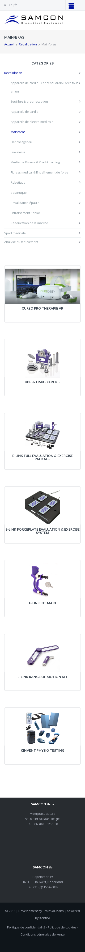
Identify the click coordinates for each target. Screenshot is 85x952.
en (10, 5)
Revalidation (28, 44)
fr (16, 5)
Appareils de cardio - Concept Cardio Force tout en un (44, 87)
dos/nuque (19, 192)
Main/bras (18, 132)
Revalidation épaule (25, 203)
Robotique (18, 182)
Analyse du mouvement (21, 242)
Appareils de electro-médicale (32, 122)
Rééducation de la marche (29, 223)
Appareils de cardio (24, 111)
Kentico (44, 918)
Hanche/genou (21, 142)
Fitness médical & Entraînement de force (39, 172)
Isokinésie (18, 152)
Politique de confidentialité (26, 927)
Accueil (9, 44)
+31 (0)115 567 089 (45, 887)
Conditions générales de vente (43, 934)
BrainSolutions (53, 911)
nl (5, 5)
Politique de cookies (62, 927)
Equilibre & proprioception (29, 101)
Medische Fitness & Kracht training (35, 162)
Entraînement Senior (25, 213)
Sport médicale (15, 233)
